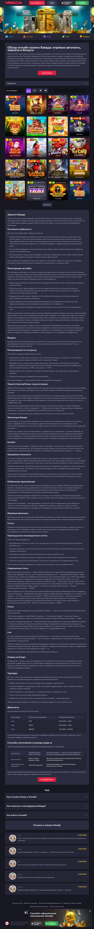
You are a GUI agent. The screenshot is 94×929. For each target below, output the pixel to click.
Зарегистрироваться (37, 3)
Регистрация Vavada (47, 779)
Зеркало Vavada (47, 73)
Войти (52, 3)
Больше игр (47, 205)
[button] (2, 20)
